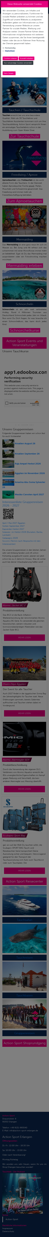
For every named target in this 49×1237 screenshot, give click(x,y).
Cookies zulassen (10, 58)
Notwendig (10, 48)
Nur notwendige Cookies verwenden (18, 63)
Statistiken (10, 51)
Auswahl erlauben (26, 58)
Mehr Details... (9, 73)
